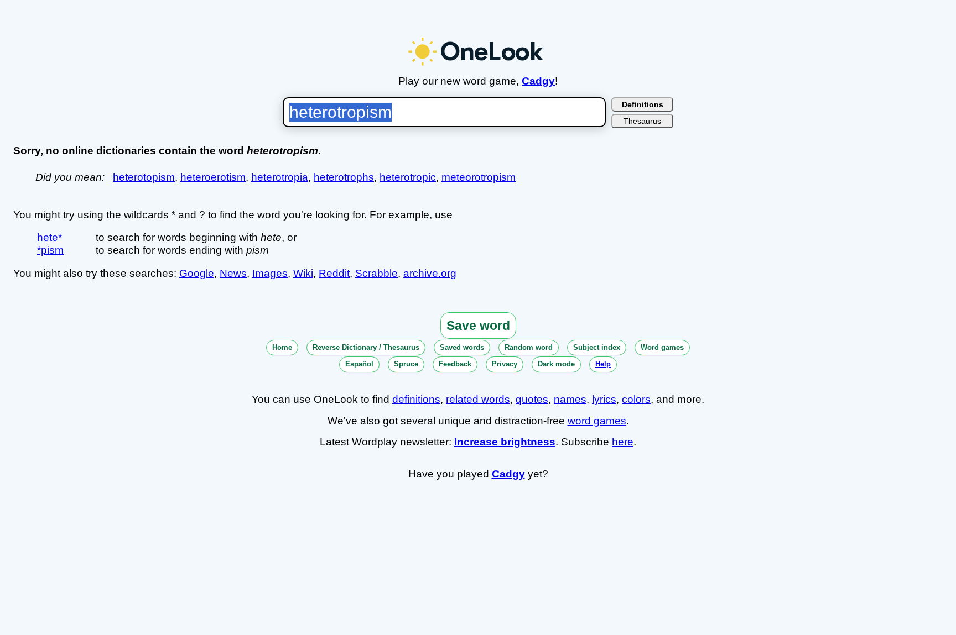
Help (603, 364)
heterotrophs (344, 177)
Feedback (455, 364)
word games (597, 421)
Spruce (406, 364)
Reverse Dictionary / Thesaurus (366, 347)
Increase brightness (504, 442)
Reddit (334, 273)
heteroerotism (213, 177)
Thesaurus (642, 121)
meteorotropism (478, 177)
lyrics (604, 399)
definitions (416, 399)
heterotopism (144, 177)
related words (478, 399)
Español (359, 364)
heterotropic (408, 177)
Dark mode (556, 364)
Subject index (596, 347)
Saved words (462, 347)
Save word (478, 325)
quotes (532, 399)
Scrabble (376, 273)
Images (270, 273)
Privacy (504, 364)
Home (282, 347)
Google (196, 273)
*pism (50, 250)
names (570, 399)
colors (636, 399)
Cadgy (538, 81)
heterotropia (279, 177)
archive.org (429, 273)
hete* (49, 237)
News (233, 273)
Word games (662, 347)
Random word (529, 347)
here (622, 442)
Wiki (303, 273)
